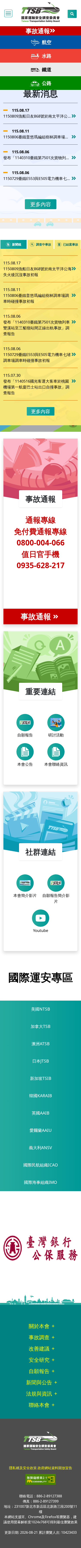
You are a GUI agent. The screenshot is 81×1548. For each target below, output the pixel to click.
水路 (46, 55)
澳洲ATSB (40, 1044)
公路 (46, 83)
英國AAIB (40, 1113)
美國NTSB (40, 1009)
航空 (46, 42)
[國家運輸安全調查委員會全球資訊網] (40, 11)
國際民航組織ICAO (40, 1165)
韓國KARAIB (40, 1095)
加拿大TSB (40, 1026)
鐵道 (46, 69)
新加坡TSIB (40, 1078)
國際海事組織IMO (40, 1182)
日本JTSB (40, 1061)
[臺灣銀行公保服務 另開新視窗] (40, 1247)
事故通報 (38, 31)
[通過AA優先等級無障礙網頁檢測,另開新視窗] (40, 1479)
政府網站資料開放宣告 (55, 1468)
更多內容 (40, 204)
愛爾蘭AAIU (41, 1130)
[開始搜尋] (72, 14)
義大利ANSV (40, 1147)
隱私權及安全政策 (23, 1468)
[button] (8, 13)
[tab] (13, 244)
